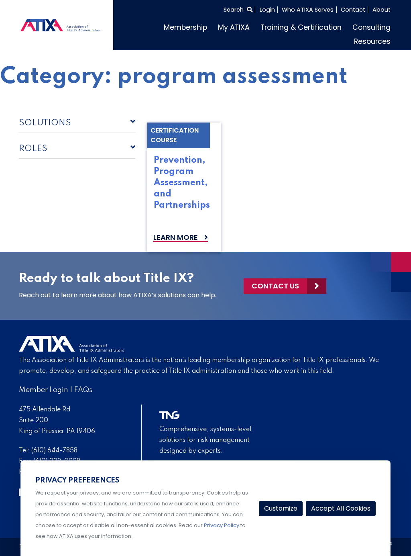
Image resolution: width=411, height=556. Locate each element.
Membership (185, 27)
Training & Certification (301, 27)
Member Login (43, 390)
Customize (280, 508)
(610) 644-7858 (54, 451)
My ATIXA (234, 27)
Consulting (371, 27)
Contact (353, 10)
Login (267, 10)
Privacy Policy (221, 525)
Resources (372, 41)
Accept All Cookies (340, 508)
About (381, 10)
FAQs (83, 390)
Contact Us (275, 286)
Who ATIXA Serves (308, 10)
